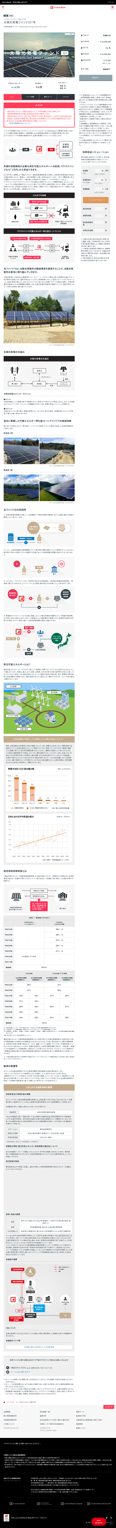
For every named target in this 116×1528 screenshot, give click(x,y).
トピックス (66, 97)
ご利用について (9, 1424)
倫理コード (80, 1412)
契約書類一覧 (45, 1412)
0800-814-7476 (52, 1478)
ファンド (12, 1402)
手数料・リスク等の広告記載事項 (51, 1424)
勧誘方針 (43, 1416)
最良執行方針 (81, 1416)
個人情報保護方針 (10, 1416)
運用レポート (48, 97)
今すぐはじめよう (99, 1522)
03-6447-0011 (69, 1478)
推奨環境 (79, 1424)
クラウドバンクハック (11, 1428)
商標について (81, 1428)
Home (4, 1402)
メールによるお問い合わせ (20, 1372)
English (111, 2)
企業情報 (7, 1412)
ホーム (12, 97)
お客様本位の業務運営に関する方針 (89, 1420)
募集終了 (95, 78)
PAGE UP (109, 1407)
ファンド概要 (30, 97)
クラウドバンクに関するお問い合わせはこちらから (22, 1444)
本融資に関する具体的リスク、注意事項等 (39, 1347)
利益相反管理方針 (10, 1420)
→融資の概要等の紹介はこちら (19, 123)
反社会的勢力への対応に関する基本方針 (54, 1420)
